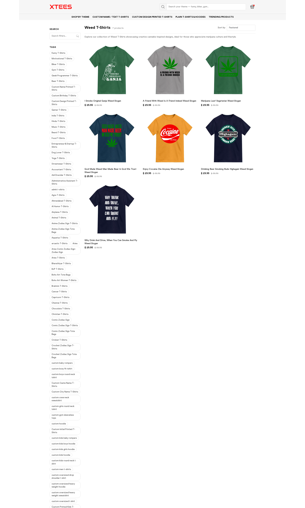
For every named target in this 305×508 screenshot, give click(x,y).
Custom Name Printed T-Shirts (64, 88)
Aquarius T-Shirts (60, 238)
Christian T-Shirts (60, 314)
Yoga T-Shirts (58, 158)
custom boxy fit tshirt (62, 369)
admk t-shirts (58, 190)
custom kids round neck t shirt (64, 462)
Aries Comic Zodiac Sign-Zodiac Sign (64, 250)
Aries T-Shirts (58, 258)
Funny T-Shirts (58, 53)
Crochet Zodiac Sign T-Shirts (63, 347)
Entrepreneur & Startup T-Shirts (64, 145)
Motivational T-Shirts (62, 59)
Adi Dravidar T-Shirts (62, 175)
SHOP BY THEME (80, 17)
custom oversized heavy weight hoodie (63, 485)
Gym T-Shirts (58, 70)
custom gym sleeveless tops (63, 416)
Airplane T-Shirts (60, 212)
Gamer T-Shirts (59, 110)
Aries (75, 243)
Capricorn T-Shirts (60, 297)
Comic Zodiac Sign (61, 320)
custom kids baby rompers (64, 438)
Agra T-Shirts (58, 195)
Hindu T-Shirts (58, 121)
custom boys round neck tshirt (63, 375)
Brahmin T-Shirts (60, 286)
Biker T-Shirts (58, 64)
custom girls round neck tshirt (63, 407)
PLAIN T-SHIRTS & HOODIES (191, 17)
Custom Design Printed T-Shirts (64, 102)
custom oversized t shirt (63, 501)
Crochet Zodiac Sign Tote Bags (64, 355)
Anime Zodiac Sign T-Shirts (65, 223)
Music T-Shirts (58, 127)
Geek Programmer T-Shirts (65, 76)
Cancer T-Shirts (59, 292)
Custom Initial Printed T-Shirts (63, 430)
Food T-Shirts (58, 138)
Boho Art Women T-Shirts (64, 280)
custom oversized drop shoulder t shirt (63, 476)
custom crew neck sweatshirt (60, 399)
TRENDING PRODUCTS (221, 17)
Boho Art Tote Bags (61, 275)
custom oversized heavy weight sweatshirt (63, 494)
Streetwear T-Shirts (61, 164)
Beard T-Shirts (59, 132)
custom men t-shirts (61, 469)
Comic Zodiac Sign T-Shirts (65, 325)
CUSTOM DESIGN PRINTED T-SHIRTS (152, 17)
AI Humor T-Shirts (60, 206)
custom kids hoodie (61, 455)
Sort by (221, 28)
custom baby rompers (62, 363)
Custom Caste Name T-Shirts (63, 384)
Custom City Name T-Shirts (65, 392)
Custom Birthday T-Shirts (64, 96)
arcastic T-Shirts (60, 243)
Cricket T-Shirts (59, 340)
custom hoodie (59, 424)
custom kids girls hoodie (63, 449)
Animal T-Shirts (59, 218)
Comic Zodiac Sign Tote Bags (63, 332)
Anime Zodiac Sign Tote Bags (63, 230)
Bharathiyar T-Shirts (61, 263)
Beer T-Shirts (58, 81)
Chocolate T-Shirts (61, 309)
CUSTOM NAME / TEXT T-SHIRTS (110, 17)
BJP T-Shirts (58, 269)
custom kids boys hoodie (63, 444)
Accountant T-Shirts (61, 169)
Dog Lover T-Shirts (61, 152)
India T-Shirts (58, 116)
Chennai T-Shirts (60, 303)
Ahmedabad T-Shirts (61, 201)
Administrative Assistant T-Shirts (65, 182)
